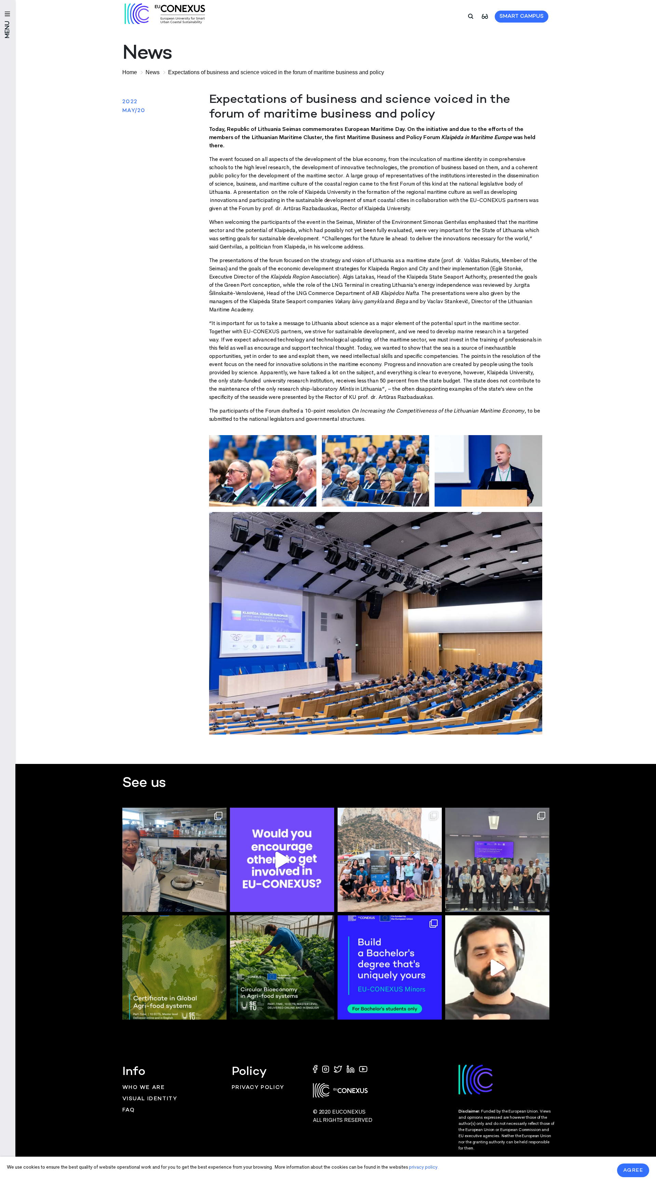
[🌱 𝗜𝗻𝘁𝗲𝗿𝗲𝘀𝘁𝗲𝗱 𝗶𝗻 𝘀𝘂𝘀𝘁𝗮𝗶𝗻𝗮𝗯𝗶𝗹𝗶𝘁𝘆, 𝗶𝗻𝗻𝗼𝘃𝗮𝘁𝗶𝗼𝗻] (282, 967)
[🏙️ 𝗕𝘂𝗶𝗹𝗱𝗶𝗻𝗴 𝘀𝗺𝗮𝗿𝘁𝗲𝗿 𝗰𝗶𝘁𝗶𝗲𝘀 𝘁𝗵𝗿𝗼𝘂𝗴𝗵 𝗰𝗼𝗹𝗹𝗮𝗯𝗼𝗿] (497, 860)
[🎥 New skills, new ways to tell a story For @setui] (174, 860)
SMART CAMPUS (522, 16)
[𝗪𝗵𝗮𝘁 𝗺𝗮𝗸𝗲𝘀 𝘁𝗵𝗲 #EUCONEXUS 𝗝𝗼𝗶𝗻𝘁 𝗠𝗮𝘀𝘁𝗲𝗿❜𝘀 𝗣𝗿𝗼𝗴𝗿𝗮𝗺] (497, 967)
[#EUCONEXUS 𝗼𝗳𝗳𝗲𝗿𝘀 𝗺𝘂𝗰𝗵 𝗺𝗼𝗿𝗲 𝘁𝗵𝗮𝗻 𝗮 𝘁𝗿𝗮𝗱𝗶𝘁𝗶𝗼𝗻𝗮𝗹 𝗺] (282, 860)
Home (129, 72)
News (153, 72)
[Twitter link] (338, 1069)
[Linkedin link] (351, 1069)
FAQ (128, 1110)
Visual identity (149, 1099)
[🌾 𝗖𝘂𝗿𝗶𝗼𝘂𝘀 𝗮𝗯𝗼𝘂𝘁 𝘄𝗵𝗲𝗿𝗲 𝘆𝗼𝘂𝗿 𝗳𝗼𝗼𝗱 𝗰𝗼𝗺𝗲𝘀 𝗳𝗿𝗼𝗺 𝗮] (174, 967)
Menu (7, 29)
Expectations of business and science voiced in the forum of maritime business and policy (276, 72)
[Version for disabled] (485, 16)
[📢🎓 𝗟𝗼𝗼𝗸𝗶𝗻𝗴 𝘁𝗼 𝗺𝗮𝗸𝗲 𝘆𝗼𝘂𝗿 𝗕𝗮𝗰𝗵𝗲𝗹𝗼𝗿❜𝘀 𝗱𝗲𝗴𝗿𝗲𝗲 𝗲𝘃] (390, 967)
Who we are (143, 1088)
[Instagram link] (326, 1069)
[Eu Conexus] (165, 13)
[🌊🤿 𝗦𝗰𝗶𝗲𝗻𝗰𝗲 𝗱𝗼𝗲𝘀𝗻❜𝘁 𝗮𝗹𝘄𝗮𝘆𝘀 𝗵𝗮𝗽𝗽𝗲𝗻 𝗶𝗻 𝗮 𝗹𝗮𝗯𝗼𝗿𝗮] (390, 860)
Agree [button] (633, 1170)
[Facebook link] (316, 1069)
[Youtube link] (363, 1069)
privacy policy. (424, 1167)
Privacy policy (258, 1088)
